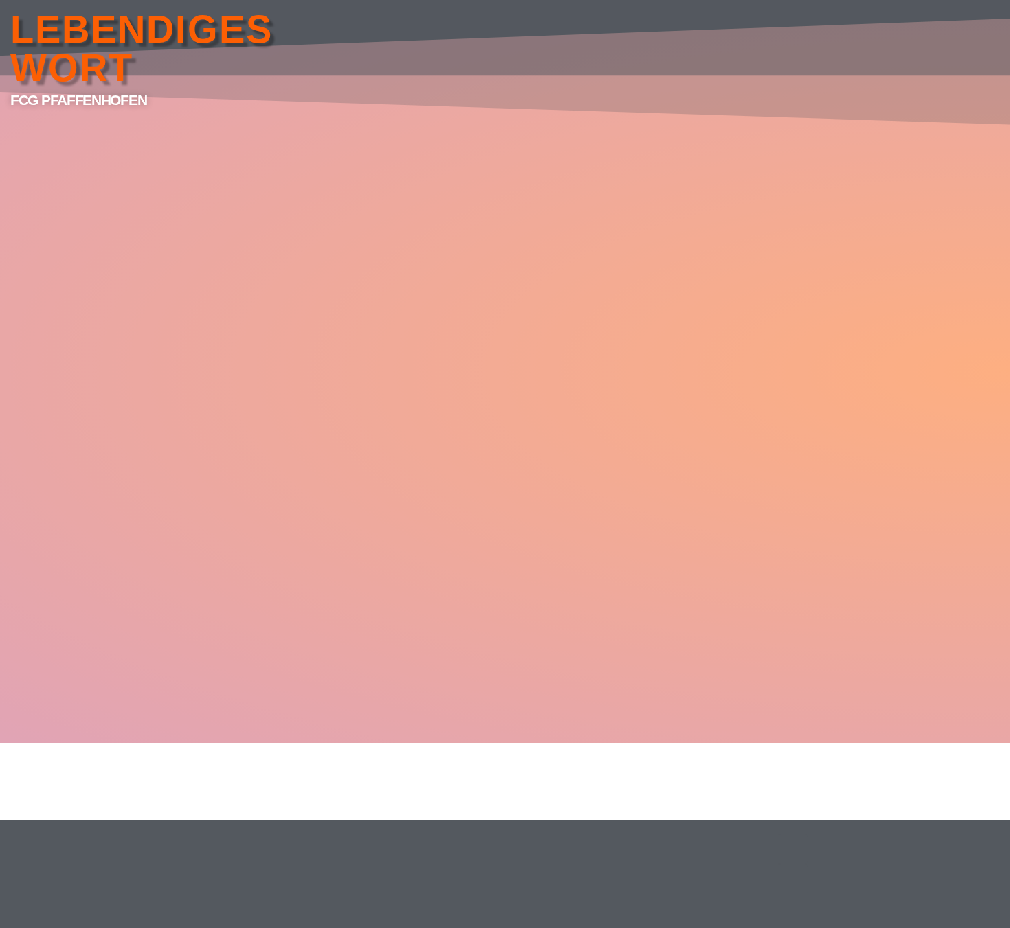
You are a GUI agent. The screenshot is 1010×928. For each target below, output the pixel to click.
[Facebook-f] (793, 849)
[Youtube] (793, 879)
